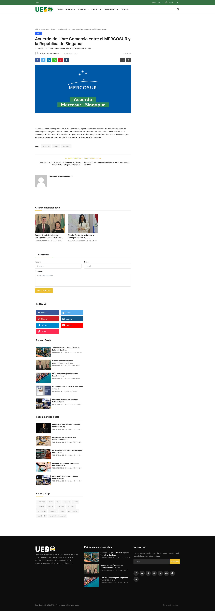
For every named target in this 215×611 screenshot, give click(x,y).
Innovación (53, 511)
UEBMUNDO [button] (82, 9)
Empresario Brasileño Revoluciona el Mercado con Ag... (66, 425)
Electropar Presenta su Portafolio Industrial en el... (65, 401)
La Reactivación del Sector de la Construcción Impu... (64, 438)
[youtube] (166, 573)
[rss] (136, 579)
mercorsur (46, 146)
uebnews (67, 502)
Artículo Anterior (74, 158)
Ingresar (153, 2)
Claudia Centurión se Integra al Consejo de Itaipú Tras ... (81, 236)
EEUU (58, 502)
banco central (72, 511)
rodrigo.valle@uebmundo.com (61, 176)
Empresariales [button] (110, 9)
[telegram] (160, 573)
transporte (60, 506)
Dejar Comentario (43, 290)
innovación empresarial (58, 516)
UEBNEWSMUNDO (41, 241)
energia (50, 506)
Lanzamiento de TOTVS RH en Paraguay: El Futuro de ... (67, 451)
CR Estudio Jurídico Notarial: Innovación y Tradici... (67, 388)
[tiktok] (172, 573)
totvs (62, 511)
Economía (71, 506)
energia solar (42, 516)
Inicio (60, 9)
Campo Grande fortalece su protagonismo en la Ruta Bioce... (49, 236)
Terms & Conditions (170, 605)
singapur (56, 146)
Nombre (38, 262)
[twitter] (142, 573)
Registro (160, 2)
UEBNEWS (44, 29)
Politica (52, 29)
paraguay (41, 506)
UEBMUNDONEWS (58, 468)
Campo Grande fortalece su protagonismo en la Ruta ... (62, 362)
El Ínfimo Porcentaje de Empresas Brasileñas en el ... (65, 375)
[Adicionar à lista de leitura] (128, 60)
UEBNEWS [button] (69, 9)
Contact (37, 2)
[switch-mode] (178, 2)
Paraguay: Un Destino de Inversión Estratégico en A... (65, 464)
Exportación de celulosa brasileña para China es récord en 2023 (106, 163)
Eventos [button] (124, 9)
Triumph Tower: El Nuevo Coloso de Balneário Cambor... (66, 349)
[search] (178, 9)
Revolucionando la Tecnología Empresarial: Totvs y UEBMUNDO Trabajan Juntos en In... (60, 163)
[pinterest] (148, 573)
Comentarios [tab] (43, 254)
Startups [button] (95, 9)
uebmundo (66, 146)
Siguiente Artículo (91, 158)
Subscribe (175, 562)
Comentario (39, 271)
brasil (51, 502)
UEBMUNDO (56, 391)
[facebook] (136, 573)
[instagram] (154, 573)
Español (170, 2)
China (76, 502)
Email (86, 262)
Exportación (42, 511)
